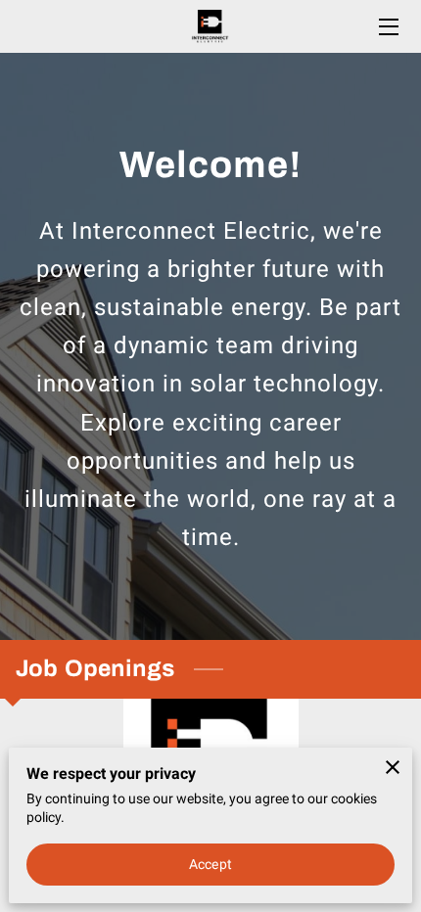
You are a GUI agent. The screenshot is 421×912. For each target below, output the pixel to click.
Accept (210, 864)
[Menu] (387, 27)
